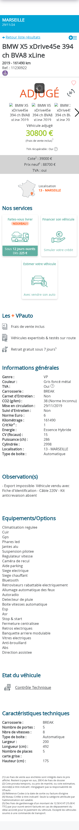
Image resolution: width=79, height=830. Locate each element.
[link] (20, 235)
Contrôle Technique (33, 687)
